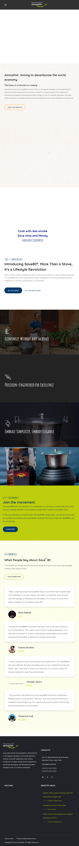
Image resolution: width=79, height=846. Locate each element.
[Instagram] (52, 777)
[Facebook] (47, 777)
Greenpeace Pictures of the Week (54, 805)
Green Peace (52, 809)
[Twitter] (43, 777)
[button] (14, 107)
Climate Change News (55, 801)
